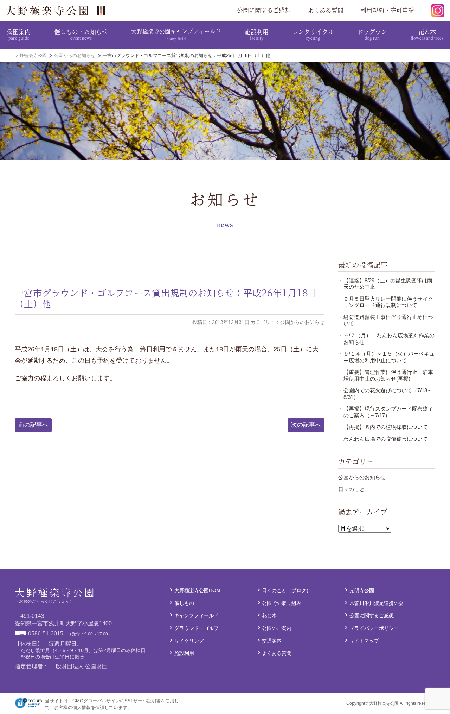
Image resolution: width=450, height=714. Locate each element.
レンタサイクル (313, 34)
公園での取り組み (281, 603)
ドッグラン (372, 34)
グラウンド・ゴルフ (196, 628)
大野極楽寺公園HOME (199, 590)
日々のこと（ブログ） (286, 590)
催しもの (184, 603)
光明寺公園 (361, 590)
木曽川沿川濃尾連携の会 (376, 603)
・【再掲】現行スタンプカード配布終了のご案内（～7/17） (385, 412)
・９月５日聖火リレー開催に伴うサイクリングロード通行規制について (385, 302)
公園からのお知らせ (362, 477)
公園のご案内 (276, 628)
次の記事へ (306, 424)
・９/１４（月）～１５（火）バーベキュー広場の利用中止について (386, 357)
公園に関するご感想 (264, 10)
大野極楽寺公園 (58, 10)
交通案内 (272, 641)
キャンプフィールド (196, 615)
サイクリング (189, 641)
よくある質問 (325, 10)
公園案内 (19, 34)
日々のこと (351, 489)
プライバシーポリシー (374, 628)
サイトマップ (364, 641)
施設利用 (257, 34)
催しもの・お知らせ (81, 34)
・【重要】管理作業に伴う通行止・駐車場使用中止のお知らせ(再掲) (385, 375)
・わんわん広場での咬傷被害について (383, 439)
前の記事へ (33, 424)
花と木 (427, 34)
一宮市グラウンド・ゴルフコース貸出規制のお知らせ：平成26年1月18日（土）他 (166, 298)
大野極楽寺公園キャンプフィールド (176, 34)
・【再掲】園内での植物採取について (383, 427)
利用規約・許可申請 (387, 10)
